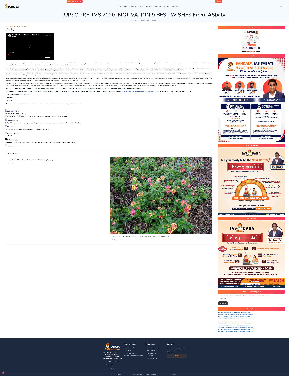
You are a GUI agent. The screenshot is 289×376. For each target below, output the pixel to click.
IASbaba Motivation (13, 104)
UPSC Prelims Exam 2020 (75, 104)
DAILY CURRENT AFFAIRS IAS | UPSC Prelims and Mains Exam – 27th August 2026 (235, 318)
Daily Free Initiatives (130, 6)
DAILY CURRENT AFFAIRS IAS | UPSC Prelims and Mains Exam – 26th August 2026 (235, 323)
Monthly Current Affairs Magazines (134, 356)
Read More (11, 163)
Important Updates (13, 26)
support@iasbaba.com (113, 365)
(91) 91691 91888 (113, 361)
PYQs (141, 6)
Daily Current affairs (130, 348)
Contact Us (175, 6)
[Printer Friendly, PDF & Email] (10, 29)
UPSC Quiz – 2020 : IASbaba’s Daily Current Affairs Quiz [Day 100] (30, 160)
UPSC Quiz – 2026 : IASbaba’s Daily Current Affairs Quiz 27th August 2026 (234, 316)
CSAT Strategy (151, 356)
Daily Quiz (128, 350)
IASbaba (118, 374)
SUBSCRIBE (219, 1)
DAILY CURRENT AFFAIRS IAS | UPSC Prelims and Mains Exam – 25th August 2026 (235, 327)
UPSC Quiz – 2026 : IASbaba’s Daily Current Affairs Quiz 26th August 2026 (234, 321)
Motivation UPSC (27, 104)
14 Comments (153, 20)
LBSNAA (20, 104)
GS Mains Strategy (152, 358)
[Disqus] (109, 127)
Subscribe (223, 303)
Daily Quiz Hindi (129, 353)
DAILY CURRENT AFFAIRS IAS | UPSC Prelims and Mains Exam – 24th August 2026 (235, 331)
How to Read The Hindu (153, 348)
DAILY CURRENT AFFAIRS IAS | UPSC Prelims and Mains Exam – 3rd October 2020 (140, 237)
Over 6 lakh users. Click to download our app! (144, 374)
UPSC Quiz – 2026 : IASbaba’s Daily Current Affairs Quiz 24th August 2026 (234, 329)
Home (119, 6)
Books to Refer (151, 350)
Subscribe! (173, 374)
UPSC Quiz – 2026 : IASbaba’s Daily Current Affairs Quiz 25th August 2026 (234, 325)
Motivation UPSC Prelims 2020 (41, 104)
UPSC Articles (23, 26)
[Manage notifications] (3, 372)
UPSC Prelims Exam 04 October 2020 (58, 104)
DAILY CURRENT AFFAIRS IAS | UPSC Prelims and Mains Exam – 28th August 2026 (235, 314)
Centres (166, 6)
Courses (149, 6)
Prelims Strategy (151, 353)
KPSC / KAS (158, 6)
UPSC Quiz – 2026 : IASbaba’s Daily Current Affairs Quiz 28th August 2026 (234, 312)
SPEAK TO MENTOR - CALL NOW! (74, 1)
